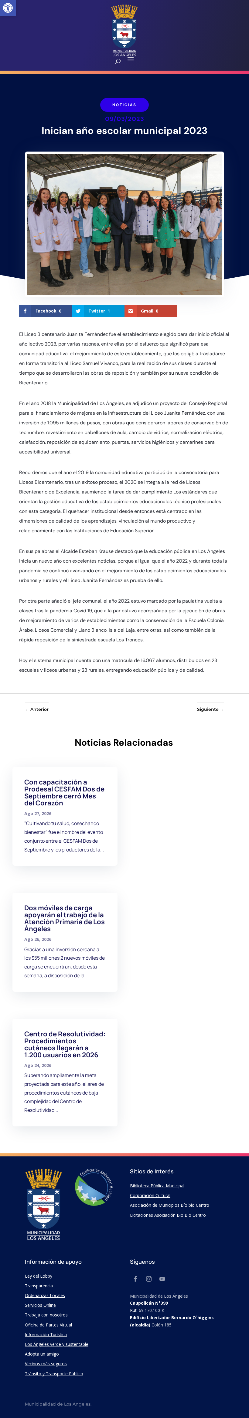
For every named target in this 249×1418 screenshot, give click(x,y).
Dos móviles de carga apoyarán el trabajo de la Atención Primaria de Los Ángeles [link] (64, 918)
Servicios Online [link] (40, 1305)
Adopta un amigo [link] (42, 1354)
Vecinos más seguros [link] (46, 1363)
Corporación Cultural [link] (150, 1195)
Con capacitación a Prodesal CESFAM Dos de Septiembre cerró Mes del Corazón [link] (64, 793)
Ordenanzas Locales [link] (45, 1295)
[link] (8, 8)
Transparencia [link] (39, 1286)
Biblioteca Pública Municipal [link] (157, 1186)
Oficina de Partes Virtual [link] (48, 1325)
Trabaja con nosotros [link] (46, 1315)
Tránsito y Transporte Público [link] (54, 1373)
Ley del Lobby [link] (38, 1276)
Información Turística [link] (46, 1334)
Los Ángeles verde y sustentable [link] (56, 1344)
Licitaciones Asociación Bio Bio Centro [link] (168, 1215)
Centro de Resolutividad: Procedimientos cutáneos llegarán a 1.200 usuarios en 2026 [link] (65, 1044)
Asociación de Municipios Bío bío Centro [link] (169, 1205)
